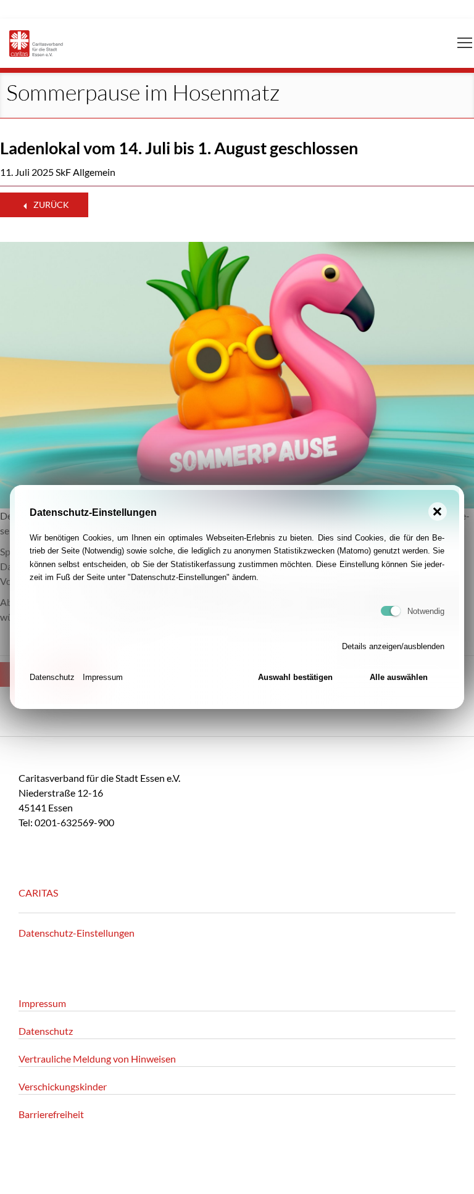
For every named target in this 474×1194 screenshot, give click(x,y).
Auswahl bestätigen (295, 677)
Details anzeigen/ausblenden (393, 646)
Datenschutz (52, 677)
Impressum (103, 677)
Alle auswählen (399, 677)
